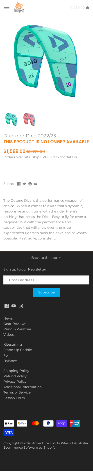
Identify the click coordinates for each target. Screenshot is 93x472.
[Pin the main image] (30, 183)
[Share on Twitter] (24, 183)
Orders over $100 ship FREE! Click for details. (40, 157)
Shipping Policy (16, 371)
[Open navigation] (6, 7)
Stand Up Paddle (17, 350)
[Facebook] (7, 305)
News (8, 318)
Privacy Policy (14, 381)
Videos (8, 334)
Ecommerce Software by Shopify (29, 447)
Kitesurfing (12, 344)
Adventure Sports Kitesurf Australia (60, 443)
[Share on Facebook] (18, 183)
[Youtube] (13, 305)
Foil (6, 355)
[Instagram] (21, 305)
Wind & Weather (17, 329)
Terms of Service (17, 392)
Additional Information (22, 387)
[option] (11, 119)
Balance (10, 361)
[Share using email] (35, 183)
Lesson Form (14, 398)
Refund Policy (15, 376)
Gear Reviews (14, 324)
